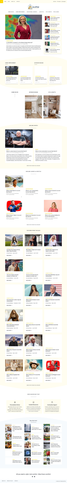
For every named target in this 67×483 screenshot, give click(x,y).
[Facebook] (32, 477)
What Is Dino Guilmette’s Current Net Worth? (46, 151)
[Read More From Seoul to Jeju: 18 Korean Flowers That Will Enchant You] (47, 436)
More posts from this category (33, 165)
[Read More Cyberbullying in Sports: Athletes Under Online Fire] (8, 460)
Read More (9, 255)
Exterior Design (38, 76)
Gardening (14, 443)
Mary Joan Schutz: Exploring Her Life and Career (55, 50)
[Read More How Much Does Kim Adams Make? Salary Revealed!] (47, 37)
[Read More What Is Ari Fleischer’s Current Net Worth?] (33, 206)
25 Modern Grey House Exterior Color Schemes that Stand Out (55, 79)
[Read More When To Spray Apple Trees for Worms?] (47, 452)
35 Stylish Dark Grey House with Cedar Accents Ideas (40, 79)
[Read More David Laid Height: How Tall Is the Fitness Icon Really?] (47, 31)
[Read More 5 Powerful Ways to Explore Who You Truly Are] (27, 428)
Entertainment (29, 298)
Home (5, 1)
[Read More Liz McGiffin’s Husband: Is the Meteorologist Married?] (23, 27)
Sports (7, 149)
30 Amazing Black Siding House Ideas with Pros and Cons (11, 79)
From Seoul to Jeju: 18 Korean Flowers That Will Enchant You (55, 437)
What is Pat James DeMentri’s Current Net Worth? (52, 216)
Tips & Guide (56, 11)
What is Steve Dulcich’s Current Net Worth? (52, 191)
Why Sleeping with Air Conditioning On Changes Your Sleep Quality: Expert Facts (17, 428)
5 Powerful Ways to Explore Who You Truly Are (36, 429)
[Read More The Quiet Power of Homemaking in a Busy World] (27, 444)
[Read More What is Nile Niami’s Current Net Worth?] (14, 181)
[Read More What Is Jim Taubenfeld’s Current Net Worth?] (33, 181)
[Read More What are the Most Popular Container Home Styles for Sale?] (47, 460)
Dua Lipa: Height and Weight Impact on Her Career (55, 18)
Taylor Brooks (17, 193)
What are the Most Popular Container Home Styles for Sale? (56, 461)
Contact (18, 1)
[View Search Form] (1, 1)
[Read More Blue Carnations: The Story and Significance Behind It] (27, 452)
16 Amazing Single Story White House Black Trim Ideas (26, 79)
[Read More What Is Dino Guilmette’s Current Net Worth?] (48, 138)
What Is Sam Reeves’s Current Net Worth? (36, 461)
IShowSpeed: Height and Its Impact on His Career (54, 25)
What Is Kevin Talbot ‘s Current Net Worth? (13, 216)
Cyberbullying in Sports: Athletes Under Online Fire (17, 461)
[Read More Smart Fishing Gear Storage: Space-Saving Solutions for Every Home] (47, 444)
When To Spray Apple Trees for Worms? (55, 453)
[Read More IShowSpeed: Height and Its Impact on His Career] (47, 25)
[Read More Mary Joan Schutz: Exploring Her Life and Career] (47, 50)
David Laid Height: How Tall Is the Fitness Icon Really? (55, 31)
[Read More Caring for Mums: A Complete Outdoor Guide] (8, 444)
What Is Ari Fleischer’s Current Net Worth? (33, 216)
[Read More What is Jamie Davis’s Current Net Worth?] (19, 138)
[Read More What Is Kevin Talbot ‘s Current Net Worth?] (14, 206)
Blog (9, 1)
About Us (13, 1)
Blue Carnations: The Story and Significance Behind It (37, 453)
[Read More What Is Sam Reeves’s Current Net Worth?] (27, 460)
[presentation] (14, 240)
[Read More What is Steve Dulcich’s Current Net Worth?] (53, 181)
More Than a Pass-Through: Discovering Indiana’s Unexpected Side (36, 437)
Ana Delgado (17, 152)
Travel (33, 434)
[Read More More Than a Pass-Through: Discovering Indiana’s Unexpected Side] (27, 436)
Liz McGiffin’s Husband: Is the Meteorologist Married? (19, 42)
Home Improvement (9, 76)
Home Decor (15, 92)
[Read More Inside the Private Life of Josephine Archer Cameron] (47, 44)
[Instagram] (34, 477)
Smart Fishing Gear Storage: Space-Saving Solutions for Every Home (55, 445)
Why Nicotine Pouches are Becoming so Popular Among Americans (17, 453)
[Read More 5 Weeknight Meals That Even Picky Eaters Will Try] (8, 436)
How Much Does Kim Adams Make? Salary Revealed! (55, 37)
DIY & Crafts (49, 11)
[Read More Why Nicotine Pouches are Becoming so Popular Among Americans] (8, 452)
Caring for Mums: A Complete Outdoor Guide (17, 445)
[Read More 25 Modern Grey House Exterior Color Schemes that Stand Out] (55, 70)
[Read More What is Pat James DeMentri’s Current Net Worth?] (53, 206)
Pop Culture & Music (49, 323)
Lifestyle (13, 425)
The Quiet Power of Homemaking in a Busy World (36, 445)
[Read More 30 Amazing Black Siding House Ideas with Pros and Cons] (11, 70)
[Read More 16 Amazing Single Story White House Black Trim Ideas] (26, 70)
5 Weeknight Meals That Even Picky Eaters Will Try (17, 437)
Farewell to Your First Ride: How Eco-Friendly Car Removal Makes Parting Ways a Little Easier (56, 428)
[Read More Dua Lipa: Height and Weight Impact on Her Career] (47, 18)
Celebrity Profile (9, 40)
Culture (52, 434)
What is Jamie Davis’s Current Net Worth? (16, 151)
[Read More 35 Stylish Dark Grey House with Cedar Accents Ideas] (40, 70)
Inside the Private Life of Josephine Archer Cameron (54, 44)
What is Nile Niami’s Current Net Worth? (13, 191)
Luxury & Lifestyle (36, 171)
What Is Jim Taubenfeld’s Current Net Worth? (32, 191)
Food (13, 435)
